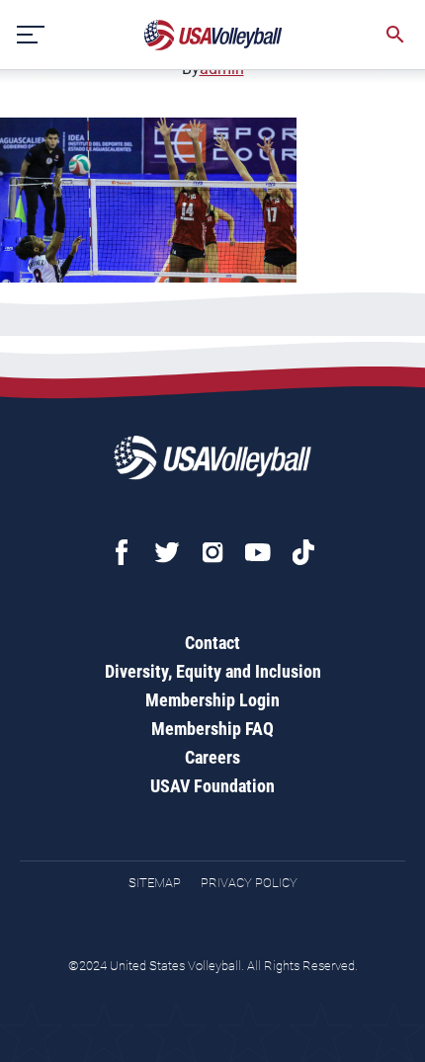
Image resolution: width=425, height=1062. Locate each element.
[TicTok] (303, 552)
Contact (212, 642)
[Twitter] (167, 552)
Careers (212, 757)
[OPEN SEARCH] (395, 34)
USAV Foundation (212, 786)
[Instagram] (212, 552)
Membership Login (212, 700)
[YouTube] (258, 552)
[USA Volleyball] (213, 35)
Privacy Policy (249, 882)
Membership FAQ (212, 728)
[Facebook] (121, 552)
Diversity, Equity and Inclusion (213, 671)
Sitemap (154, 882)
